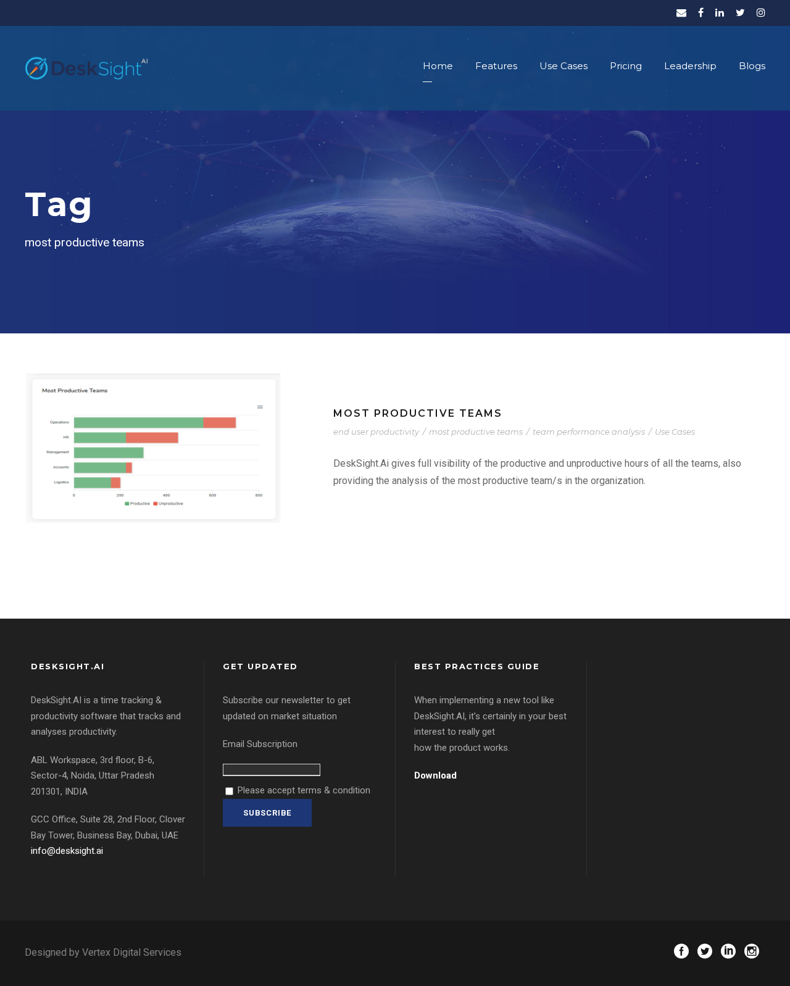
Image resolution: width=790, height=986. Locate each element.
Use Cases (563, 66)
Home (438, 66)
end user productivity (376, 432)
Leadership (690, 66)
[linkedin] (719, 13)
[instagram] (761, 13)
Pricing (626, 66)
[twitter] (740, 13)
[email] (681, 13)
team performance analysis (589, 432)
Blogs (752, 66)
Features (496, 66)
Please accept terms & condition (302, 790)
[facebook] (701, 13)
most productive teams (476, 432)
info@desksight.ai (67, 850)
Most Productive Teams (417, 413)
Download (435, 775)
